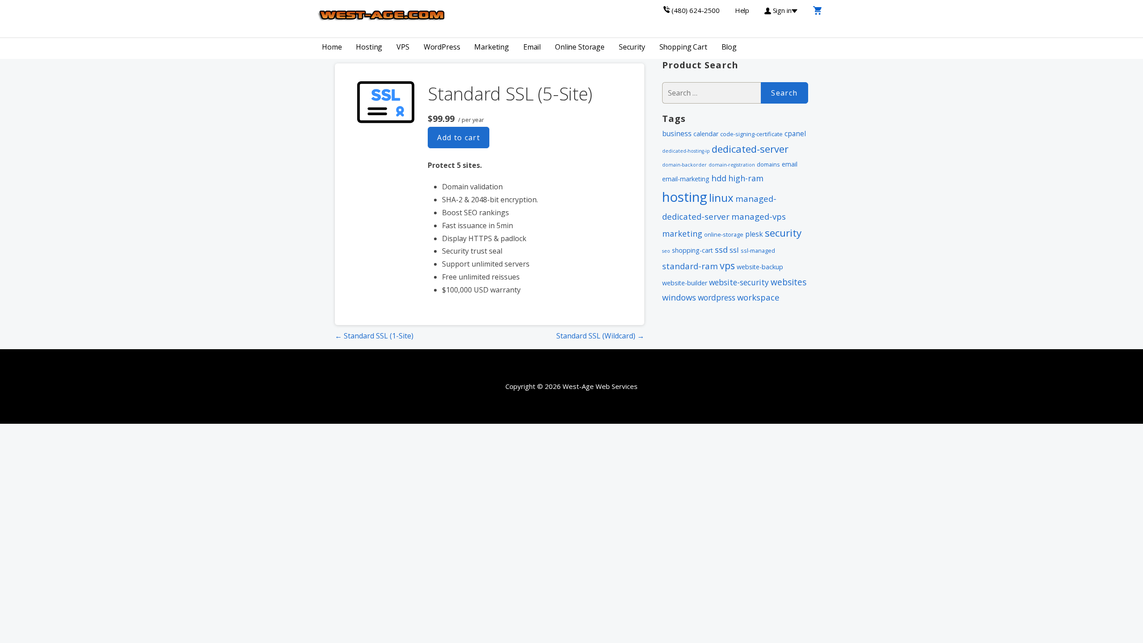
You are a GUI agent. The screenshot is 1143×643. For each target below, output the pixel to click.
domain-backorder (684, 165)
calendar (705, 133)
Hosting (369, 47)
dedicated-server (750, 148)
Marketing (491, 47)
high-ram (745, 178)
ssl (734, 250)
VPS (402, 47)
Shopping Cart (683, 47)
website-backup (760, 267)
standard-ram (690, 265)
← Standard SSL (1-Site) (374, 336)
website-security (739, 282)
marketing (682, 233)
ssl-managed (758, 250)
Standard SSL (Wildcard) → (600, 336)
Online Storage (580, 47)
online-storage (723, 234)
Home (332, 47)
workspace (758, 297)
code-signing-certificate (751, 134)
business (677, 133)
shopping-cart (692, 250)
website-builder (684, 283)
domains (768, 164)
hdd (718, 178)
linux (721, 197)
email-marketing (685, 179)
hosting (684, 197)
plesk (754, 234)
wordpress (716, 297)
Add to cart (458, 137)
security (783, 233)
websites (788, 282)
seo (666, 251)
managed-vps (758, 216)
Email (532, 47)
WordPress (442, 47)
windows (679, 297)
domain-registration (732, 165)
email (789, 164)
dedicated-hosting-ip (686, 151)
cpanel (795, 133)
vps (727, 265)
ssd (721, 249)
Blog (729, 47)
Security (632, 47)
